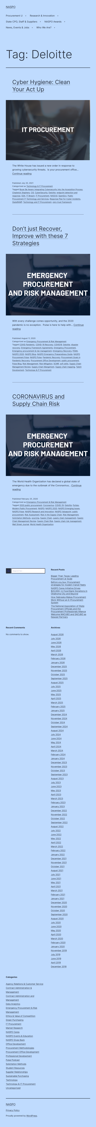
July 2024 (56, 734)
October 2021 (58, 866)
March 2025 (57, 702)
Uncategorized (13, 1088)
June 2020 (56, 926)
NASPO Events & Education (19, 1036)
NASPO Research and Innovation (39, 511)
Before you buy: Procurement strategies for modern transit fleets (68, 583)
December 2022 (59, 810)
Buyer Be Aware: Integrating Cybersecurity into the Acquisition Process (51, 189)
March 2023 (57, 798)
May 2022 (56, 838)
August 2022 (57, 826)
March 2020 (57, 938)
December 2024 (59, 714)
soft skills (64, 363)
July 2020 (56, 922)
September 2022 (59, 822)
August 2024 (57, 730)
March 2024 (57, 750)
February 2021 (58, 894)
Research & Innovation (42, 15)
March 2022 (57, 846)
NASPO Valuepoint (63, 511)
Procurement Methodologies (20, 1048)
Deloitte (52, 192)
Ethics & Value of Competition (20, 1016)
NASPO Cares (12, 1032)
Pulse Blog (17, 363)
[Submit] (8, 570)
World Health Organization (42, 524)
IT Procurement (42, 196)
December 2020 (59, 902)
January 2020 (58, 946)
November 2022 (59, 814)
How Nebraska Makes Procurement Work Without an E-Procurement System (68, 600)
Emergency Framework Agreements (37, 348)
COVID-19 (59, 505)
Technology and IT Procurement (37, 202)
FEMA (75, 351)
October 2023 (58, 770)
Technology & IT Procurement (39, 186)
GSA (23, 196)
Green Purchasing (14, 1020)
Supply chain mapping (65, 367)
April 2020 (56, 934)
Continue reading (21, 173)
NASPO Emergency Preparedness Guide (54, 354)
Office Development (16, 1044)
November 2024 (59, 718)
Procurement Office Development (46, 360)
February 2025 (58, 706)
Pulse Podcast (13, 1060)
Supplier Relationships (17, 1072)
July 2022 (56, 830)
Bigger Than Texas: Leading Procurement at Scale (65, 577)
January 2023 (58, 806)
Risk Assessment (32, 515)
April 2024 (56, 746)
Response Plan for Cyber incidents (65, 199)
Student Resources (15, 1068)
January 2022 (58, 854)
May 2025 (56, 694)
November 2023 (59, 766)
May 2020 (56, 930)
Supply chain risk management (67, 521)
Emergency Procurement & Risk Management (46, 341)
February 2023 (58, 802)
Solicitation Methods (21, 518)
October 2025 (58, 674)
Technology (12, 1080)
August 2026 (57, 634)
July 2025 (56, 686)
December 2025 (59, 666)
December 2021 (58, 858)
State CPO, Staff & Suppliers (21, 21)
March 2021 (57, 890)
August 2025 (57, 682)
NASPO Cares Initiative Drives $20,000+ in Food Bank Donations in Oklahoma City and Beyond (69, 591)
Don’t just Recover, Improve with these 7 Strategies (40, 236)
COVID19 (58, 344)
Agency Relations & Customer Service (24, 984)
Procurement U (14, 15)
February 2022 (58, 850)
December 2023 (59, 762)
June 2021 (56, 878)
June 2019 (56, 958)
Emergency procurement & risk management (32, 351)
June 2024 (56, 738)
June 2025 (56, 690)
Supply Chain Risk (45, 521)
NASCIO (53, 196)
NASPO (10, 7)
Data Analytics (13, 1004)
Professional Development (19, 1056)
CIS (32, 192)
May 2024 (56, 742)
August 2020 (57, 918)
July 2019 (55, 954)
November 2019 (59, 950)
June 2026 (56, 642)
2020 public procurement (31, 505)
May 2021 (56, 882)
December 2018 (58, 966)
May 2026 (56, 646)
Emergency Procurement (65, 348)
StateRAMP (17, 202)
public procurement (70, 360)
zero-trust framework (62, 202)
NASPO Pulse (36, 357)
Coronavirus (48, 505)
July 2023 (56, 782)
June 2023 (56, 786)
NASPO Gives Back (15, 1040)
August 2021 (57, 870)
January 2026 (58, 662)
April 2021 (56, 886)
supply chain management (64, 518)
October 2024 (58, 722)
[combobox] (25, 571)
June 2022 (56, 834)
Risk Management (30, 363)
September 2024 (59, 726)
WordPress (31, 1115)
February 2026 (58, 658)
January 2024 (58, 758)
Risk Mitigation (45, 363)
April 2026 (56, 650)
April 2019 (56, 962)
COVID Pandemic (27, 344)
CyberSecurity (41, 192)
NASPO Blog (30, 354)
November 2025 (59, 670)
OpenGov (62, 196)
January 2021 (57, 898)
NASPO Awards (52, 21)
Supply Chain (46, 518)
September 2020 (59, 914)
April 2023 (56, 794)
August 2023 (57, 778)
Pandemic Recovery (51, 357)
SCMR (56, 363)
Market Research (14, 1028)
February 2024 (58, 754)
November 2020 (59, 906)
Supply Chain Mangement (43, 367)
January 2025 (58, 710)
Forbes (76, 505)
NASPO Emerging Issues (69, 508)
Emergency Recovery (62, 351)
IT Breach (30, 196)
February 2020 (58, 942)
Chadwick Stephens (21, 192)
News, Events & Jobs (17, 27)
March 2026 (57, 654)
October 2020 (58, 910)
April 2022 (56, 842)
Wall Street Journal (20, 524)
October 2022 (58, 818)
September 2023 (59, 774)
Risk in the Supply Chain (51, 515)
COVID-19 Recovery (44, 344)
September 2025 (59, 678)
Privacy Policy (13, 1110)
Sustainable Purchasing (17, 1076)
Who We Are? (43, 27)
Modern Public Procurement (24, 508)
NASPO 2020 (18, 354)
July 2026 (56, 638)
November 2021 (59, 862)
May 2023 (56, 790)
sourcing (35, 518)
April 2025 (56, 698)
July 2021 (55, 874)
